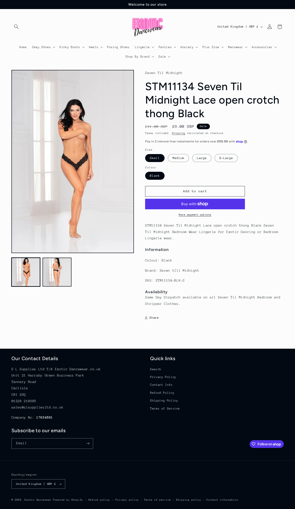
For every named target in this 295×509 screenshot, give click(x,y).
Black (155, 175)
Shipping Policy (164, 400)
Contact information (222, 499)
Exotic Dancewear (38, 499)
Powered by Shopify (68, 499)
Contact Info (161, 385)
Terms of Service (165, 408)
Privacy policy (127, 499)
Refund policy (99, 499)
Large (202, 158)
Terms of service (157, 499)
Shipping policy (188, 499)
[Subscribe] (88, 443)
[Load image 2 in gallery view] (57, 272)
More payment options (195, 214)
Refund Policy (162, 392)
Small (155, 158)
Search (155, 369)
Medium (178, 158)
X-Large (226, 158)
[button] (16, 27)
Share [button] (154, 317)
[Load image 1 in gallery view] (25, 272)
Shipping (178, 133)
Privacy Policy (163, 377)
